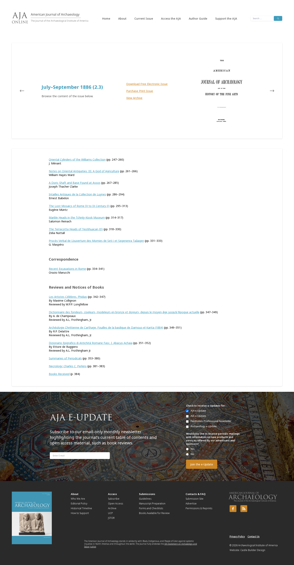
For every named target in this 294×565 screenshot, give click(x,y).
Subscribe (113, 498)
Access (112, 494)
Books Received (59, 374)
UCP (110, 513)
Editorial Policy (79, 503)
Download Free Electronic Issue (147, 84)
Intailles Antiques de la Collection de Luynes (77, 194)
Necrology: (56, 366)
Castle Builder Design (252, 550)
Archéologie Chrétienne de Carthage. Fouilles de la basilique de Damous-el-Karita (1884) (106, 327)
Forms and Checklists (151, 508)
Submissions (147, 494)
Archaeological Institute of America (258, 545)
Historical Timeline (81, 508)
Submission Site (194, 498)
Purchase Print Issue (139, 91)
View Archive (134, 98)
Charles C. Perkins (75, 366)
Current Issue (143, 18)
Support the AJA (226, 18)
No (192, 454)
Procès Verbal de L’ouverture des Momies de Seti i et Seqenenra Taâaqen (96, 241)
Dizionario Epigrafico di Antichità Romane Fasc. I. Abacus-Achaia (90, 343)
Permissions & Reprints (199, 508)
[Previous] (26, 91)
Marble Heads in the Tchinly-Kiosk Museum (77, 217)
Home (106, 18)
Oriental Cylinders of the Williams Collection (77, 159)
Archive (112, 508)
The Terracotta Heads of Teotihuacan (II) (76, 229)
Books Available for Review (154, 513)
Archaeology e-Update (204, 426)
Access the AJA (171, 18)
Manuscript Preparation (152, 503)
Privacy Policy (237, 536)
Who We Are (78, 498)
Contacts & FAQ (195, 494)
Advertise (191, 503)
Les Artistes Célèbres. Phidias (68, 297)
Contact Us (254, 536)
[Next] (268, 91)
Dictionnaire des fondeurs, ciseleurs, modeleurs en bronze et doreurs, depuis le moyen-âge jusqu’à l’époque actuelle (124, 312)
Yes (193, 449)
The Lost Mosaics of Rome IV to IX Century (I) (79, 206)
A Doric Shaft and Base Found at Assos (74, 183)
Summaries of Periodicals (65, 358)
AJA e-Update (198, 410)
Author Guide (198, 18)
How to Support (80, 513)
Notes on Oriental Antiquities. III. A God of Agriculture (84, 171)
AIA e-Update (198, 416)
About (122, 18)
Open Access (115, 503)
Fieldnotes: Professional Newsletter (211, 421)
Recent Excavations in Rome (67, 269)
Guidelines (145, 498)
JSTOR (111, 518)
